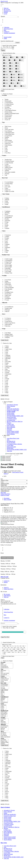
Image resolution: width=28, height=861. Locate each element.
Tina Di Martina (11, 434)
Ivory (6, 381)
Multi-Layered (8, 167)
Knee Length (8, 266)
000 (6, 57)
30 (6, 71)
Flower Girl (8, 108)
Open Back (8, 169)
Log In (5, 13)
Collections (6, 609)
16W (6, 74)
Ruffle (6, 225)
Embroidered (8, 217)
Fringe (6, 222)
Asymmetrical (8, 260)
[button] (6, 27)
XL (17, 86)
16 (18, 63)
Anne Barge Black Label (13, 438)
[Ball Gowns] (5, 670)
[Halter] (4, 720)
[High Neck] (4, 721)
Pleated (7, 170)
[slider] (24, 632)
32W (21, 80)
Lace (6, 223)
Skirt (6, 146)
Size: (2, 479)
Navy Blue (8, 361)
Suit (6, 148)
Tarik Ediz (9, 451)
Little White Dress (9, 134)
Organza (7, 244)
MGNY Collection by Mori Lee (14, 421)
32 (12, 71)
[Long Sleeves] (5, 735)
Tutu (6, 151)
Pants (6, 139)
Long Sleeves (8, 321)
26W (21, 77)
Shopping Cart (7, 11)
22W (6, 77)
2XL (23, 86)
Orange (7, 378)
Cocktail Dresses (9, 104)
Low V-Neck (8, 286)
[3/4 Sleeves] (5, 734)
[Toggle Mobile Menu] (1, 605)
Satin (6, 246)
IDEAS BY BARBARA (13, 409)
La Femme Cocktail (12, 418)
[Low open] (5, 688)
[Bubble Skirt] (5, 677)
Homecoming (8, 112)
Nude (6, 383)
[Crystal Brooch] (4, 702)
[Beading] (4, 699)
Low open (7, 186)
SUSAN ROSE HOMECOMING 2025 (17, 449)
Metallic (7, 199)
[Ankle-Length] (4, 712)
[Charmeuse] (3, 705)
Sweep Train (8, 269)
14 (12, 63)
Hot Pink (7, 371)
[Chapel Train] (4, 714)
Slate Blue (7, 358)
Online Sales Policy (5, 494)
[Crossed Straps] (5, 685)
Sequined (7, 247)
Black (6, 388)
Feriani (8, 407)
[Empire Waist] (4, 727)
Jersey (6, 239)
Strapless (7, 297)
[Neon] (3, 694)
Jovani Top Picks (11, 442)
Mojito (7, 347)
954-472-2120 (4, 1)
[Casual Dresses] (7, 666)
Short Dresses (8, 145)
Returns (6, 582)
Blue (6, 360)
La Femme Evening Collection (14, 444)
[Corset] (5, 681)
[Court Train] (4, 716)
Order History (7, 595)
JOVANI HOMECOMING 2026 (15, 416)
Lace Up (7, 185)
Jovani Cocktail (11, 411)
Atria (8, 439)
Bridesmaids (8, 101)
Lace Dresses (8, 131)
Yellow (7, 346)
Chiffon (7, 236)
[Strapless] (5, 743)
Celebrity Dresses (9, 161)
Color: (2, 482)
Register (6, 12)
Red (6, 377)
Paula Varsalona (11, 425)
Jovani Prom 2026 (11, 417)
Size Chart (3, 492)
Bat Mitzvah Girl (11, 441)
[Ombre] (3, 695)
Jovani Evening (10, 414)
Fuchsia (7, 372)
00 (12, 57)
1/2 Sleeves (8, 318)
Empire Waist (8, 308)
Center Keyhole (9, 162)
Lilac (6, 364)
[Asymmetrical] (4, 713)
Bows (6, 214)
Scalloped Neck (9, 292)
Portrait (7, 290)
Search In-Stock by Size (9, 53)
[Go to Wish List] (2, 4)
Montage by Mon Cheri (10, 423)
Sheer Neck (8, 295)
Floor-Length (8, 265)
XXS (6, 83)
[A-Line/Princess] (4, 726)
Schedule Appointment (7, 557)
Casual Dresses (9, 102)
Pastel (6, 204)
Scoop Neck (8, 293)
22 (18, 66)
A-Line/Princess (9, 306)
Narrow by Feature (8, 94)
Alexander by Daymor (12, 404)
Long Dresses (8, 135)
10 (21, 60)
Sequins (7, 228)
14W (18, 71)
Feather (7, 219)
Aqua (6, 353)
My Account (7, 9)
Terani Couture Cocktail (13, 431)
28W (6, 80)
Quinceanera (8, 116)
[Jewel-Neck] (4, 723)
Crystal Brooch (9, 215)
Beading (7, 212)
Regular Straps (9, 334)
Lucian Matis (10, 445)
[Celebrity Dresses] (5, 679)
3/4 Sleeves (8, 319)
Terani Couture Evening (13, 432)
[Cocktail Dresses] (7, 667)
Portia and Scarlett (11, 446)
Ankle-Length (8, 259)
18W (13, 74)
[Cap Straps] (5, 739)
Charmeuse (8, 235)
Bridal (6, 99)
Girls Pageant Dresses (10, 110)
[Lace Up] (5, 687)
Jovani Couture (10, 413)
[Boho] (5, 672)
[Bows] (4, 701)
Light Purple (8, 366)
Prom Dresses (8, 115)
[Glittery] (3, 691)
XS (13, 83)
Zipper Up (7, 189)
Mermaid (7, 309)
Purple (7, 363)
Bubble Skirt (8, 159)
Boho (6, 128)
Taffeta (7, 250)
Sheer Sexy (8, 143)
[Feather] (3, 708)
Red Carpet (8, 118)
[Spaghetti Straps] (5, 742)
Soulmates (9, 429)
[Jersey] (3, 709)
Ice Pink (7, 367)
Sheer (6, 188)
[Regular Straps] (5, 741)
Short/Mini (8, 268)
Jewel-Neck (8, 284)
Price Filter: (6, 47)
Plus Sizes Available (10, 172)
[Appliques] (4, 698)
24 (6, 69)
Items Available (7, 499)
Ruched (7, 173)
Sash (6, 226)
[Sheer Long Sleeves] (5, 736)
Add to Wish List (5, 491)
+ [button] (4, 403)
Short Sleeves (8, 324)
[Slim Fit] (4, 730)
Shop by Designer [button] (8, 401)
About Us (6, 587)
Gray (6, 389)
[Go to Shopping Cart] (1, 4)
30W (13, 80)
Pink (6, 369)
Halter (6, 281)
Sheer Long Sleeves (10, 323)
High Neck (8, 283)
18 (6, 66)
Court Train (8, 263)
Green (6, 350)
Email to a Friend (5, 495)
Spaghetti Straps (9, 336)
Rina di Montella (11, 427)
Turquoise (7, 355)
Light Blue (8, 357)
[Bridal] (7, 663)
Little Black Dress (9, 132)
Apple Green (8, 349)
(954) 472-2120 (4, 576)
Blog (5, 615)
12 (6, 63)
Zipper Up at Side (9, 191)
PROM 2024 (10, 448)
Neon (6, 201)
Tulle (6, 252)
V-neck (7, 300)
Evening (7, 107)
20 (12, 66)
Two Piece (7, 152)
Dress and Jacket (9, 129)
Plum (6, 375)
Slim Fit (7, 311)
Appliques (7, 211)
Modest (7, 137)
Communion (8, 105)
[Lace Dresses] (5, 674)
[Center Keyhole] (5, 680)
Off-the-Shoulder (9, 287)
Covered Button (9, 182)
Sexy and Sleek (9, 142)
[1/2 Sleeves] (5, 733)
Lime (6, 352)
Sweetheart (8, 298)
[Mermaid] (4, 728)
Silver (6, 391)
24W (13, 77)
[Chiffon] (3, 706)
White (6, 392)
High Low (7, 166)
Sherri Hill (9, 428)
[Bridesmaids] (7, 665)
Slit (6, 175)
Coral (6, 380)
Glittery (7, 198)
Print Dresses (8, 140)
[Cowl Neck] (4, 719)
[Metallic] (3, 692)
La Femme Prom (11, 420)
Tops (6, 149)
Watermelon (8, 374)
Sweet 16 (7, 119)
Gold (6, 385)
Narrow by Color (7, 343)
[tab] (15, 418)
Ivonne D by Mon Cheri (13, 410)
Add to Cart (3, 485)
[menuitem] (15, 8)
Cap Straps (8, 332)
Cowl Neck (8, 279)
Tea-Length (8, 271)
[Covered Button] (5, 684)
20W (21, 74)
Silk (6, 249)
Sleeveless (7, 326)
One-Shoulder (8, 289)
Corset (6, 164)
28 (18, 69)
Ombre (7, 202)
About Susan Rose (8, 612)
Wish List (6, 8)
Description (6, 498)
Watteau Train (8, 273)
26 (12, 69)
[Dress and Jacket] (5, 673)
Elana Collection (11, 406)
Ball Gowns (8, 126)
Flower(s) (7, 220)
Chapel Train (8, 262)
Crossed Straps (9, 183)
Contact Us (6, 581)
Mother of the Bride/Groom (12, 113)
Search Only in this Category (9, 45)
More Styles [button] (7, 435)
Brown (7, 386)
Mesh (6, 242)
